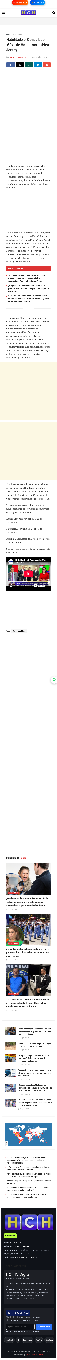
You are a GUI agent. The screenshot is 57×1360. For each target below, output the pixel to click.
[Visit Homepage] (28, 13)
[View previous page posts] (26, 308)
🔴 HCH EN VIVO (20, 2)
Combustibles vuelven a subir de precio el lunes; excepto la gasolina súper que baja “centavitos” (34, 1073)
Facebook (9, 1340)
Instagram (27, 1340)
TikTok (39, 1340)
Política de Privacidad (34, 1354)
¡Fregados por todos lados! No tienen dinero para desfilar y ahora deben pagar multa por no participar (28, 288)
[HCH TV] (29, 1222)
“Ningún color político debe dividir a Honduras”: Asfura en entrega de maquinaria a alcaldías (33, 1058)
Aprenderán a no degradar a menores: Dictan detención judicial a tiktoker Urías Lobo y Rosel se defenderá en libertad (28, 298)
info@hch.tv (15, 1242)
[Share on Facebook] (10, 64)
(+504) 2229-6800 (21, 1246)
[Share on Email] (47, 64)
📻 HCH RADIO (38, 2)
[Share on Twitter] (20, 64)
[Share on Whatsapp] (29, 64)
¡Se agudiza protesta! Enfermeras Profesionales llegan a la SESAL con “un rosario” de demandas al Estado (35, 1088)
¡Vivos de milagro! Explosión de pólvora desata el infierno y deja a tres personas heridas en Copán (35, 1031)
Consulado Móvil (19, 631)
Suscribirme (44, 1326)
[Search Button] (53, 13)
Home (8, 34)
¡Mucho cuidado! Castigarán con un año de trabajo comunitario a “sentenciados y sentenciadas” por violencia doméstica (26, 278)
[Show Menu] (3, 13)
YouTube (49, 1340)
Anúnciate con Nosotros (26, 1257)
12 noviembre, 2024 (39, 57)
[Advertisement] (28, 20)
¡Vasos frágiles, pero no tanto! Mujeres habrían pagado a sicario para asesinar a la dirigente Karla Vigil (35, 1102)
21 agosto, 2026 (12, 909)
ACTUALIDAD (18, 34)
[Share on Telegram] (38, 64)
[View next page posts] (31, 308)
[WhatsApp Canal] (54, 680)
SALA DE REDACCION (18, 57)
